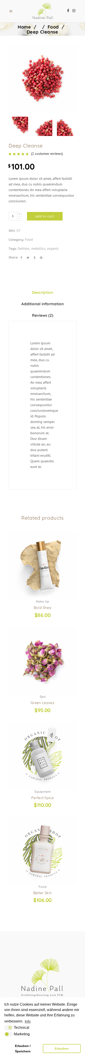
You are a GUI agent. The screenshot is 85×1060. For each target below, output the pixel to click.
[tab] (42, 292)
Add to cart (44, 216)
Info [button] (28, 1021)
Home (24, 26)
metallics (38, 248)
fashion (23, 248)
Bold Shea (42, 607)
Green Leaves (42, 702)
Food (53, 26)
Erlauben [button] (62, 1048)
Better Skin (42, 893)
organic (53, 248)
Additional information (42, 303)
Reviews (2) (42, 315)
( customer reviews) (47, 153)
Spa (43, 697)
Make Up (42, 601)
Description (42, 292)
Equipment (42, 792)
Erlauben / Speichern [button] (23, 1048)
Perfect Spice (42, 797)
